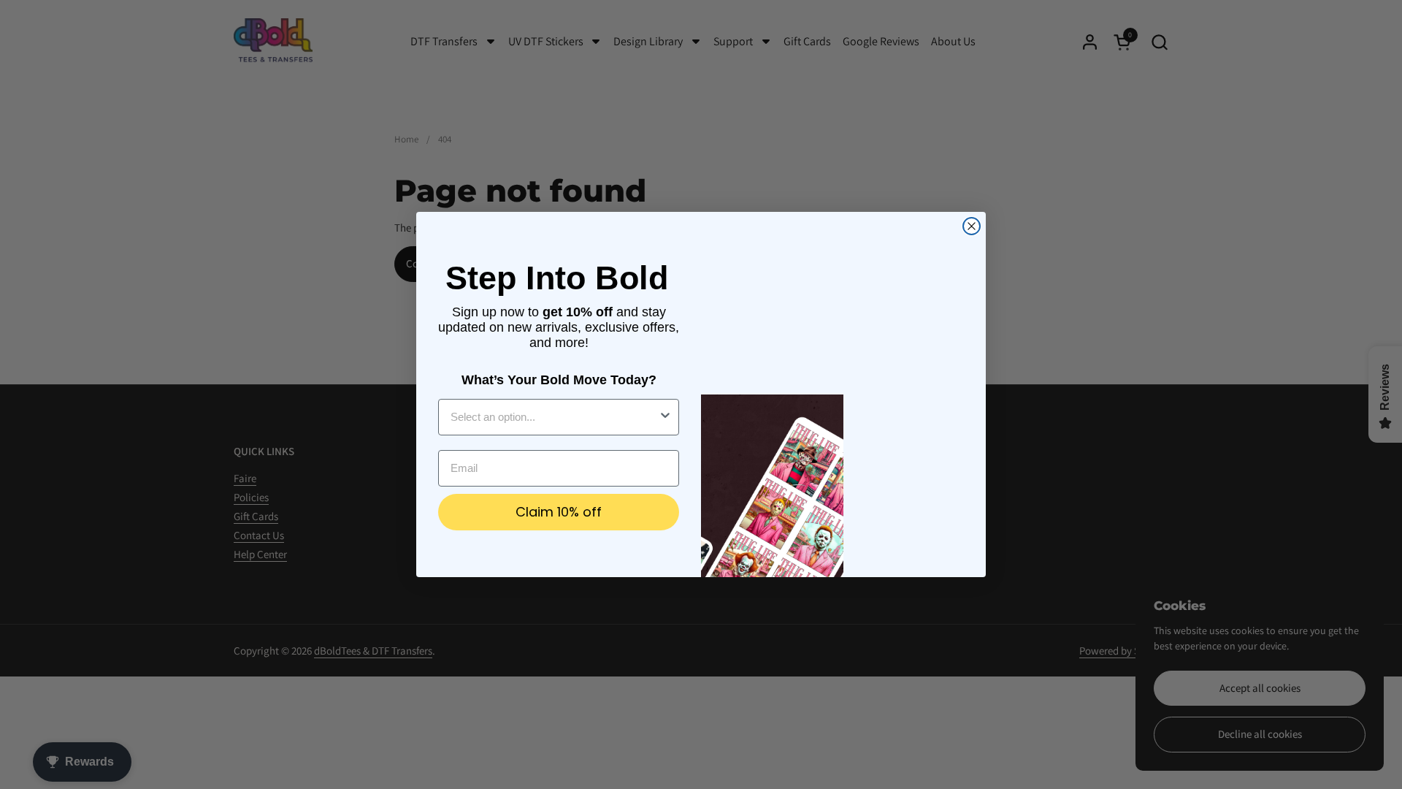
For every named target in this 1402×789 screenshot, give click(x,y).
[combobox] (554, 417)
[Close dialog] (971, 226)
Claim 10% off (559, 512)
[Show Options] (665, 417)
